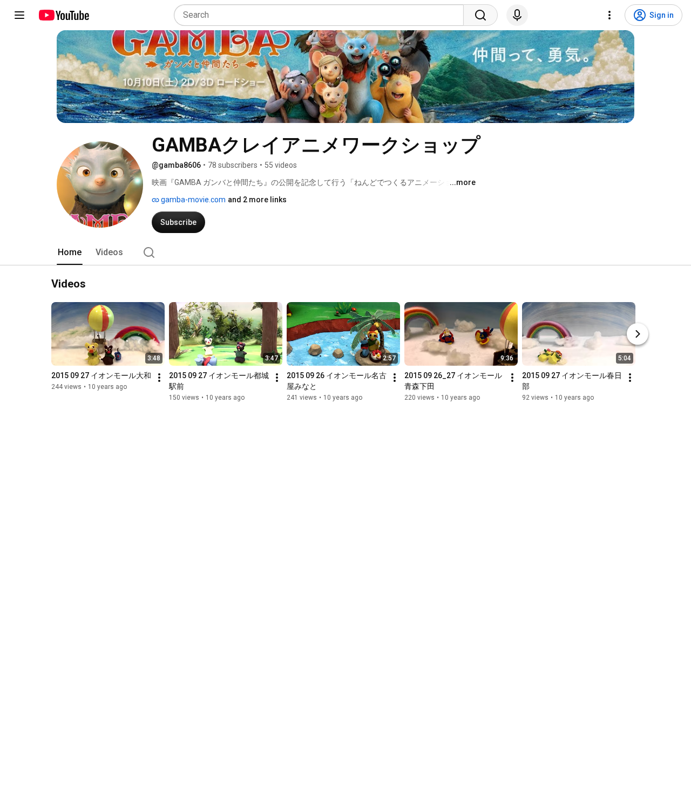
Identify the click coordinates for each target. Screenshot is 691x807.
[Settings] (609, 15)
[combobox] (322, 15)
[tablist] (345, 252)
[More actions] (159, 378)
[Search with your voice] (517, 15)
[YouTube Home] (63, 15)
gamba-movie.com (192, 199)
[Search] (480, 15)
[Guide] (19, 15)
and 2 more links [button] (257, 199)
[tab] (70, 252)
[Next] (637, 334)
